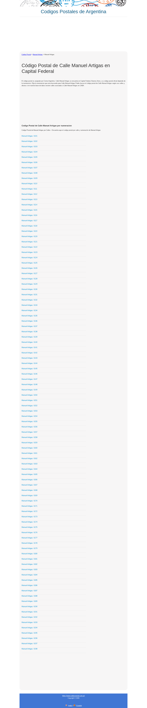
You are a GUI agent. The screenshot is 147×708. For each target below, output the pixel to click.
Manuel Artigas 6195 (29, 633)
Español (79, 706)
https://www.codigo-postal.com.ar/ (73, 696)
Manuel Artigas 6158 (29, 437)
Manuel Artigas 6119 (29, 231)
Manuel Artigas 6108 (29, 173)
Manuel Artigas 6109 (29, 178)
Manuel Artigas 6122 (29, 247)
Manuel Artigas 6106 (29, 162)
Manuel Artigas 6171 (29, 506)
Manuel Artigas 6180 (29, 554)
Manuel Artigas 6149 (29, 390)
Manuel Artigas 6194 (29, 628)
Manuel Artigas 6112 (29, 194)
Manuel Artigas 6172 (29, 511)
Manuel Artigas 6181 (29, 559)
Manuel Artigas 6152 (29, 406)
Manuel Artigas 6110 (29, 183)
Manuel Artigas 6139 (29, 337)
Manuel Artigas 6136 (29, 321)
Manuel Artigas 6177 (29, 538)
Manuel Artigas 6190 (29, 606)
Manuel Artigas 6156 (29, 427)
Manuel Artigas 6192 (29, 617)
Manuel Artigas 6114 (29, 205)
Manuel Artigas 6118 (29, 226)
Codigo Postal (26, 54)
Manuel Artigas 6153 (29, 411)
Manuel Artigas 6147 (29, 379)
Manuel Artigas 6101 (29, 136)
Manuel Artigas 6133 (29, 305)
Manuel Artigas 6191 (29, 612)
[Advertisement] (73, 34)
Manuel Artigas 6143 (29, 358)
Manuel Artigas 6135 (29, 316)
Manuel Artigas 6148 (29, 384)
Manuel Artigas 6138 (29, 332)
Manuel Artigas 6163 (29, 464)
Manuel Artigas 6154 (29, 416)
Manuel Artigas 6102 (29, 141)
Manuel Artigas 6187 (29, 591)
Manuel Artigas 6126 (29, 268)
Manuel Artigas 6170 (29, 501)
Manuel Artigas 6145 (29, 369)
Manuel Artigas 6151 (29, 400)
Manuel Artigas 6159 (29, 443)
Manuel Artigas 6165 (29, 474)
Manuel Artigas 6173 (29, 517)
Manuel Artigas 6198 (29, 649)
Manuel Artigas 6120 (29, 236)
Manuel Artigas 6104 (29, 152)
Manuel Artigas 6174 (29, 522)
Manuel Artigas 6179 (29, 548)
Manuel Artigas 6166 (29, 480)
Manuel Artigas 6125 (29, 263)
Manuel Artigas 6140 (29, 342)
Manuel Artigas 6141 (29, 347)
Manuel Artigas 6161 (29, 453)
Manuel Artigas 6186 (29, 585)
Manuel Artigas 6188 (29, 596)
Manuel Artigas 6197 (29, 643)
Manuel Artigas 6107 (29, 168)
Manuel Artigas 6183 (29, 569)
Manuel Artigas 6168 (29, 490)
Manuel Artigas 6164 (29, 469)
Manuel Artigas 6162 (29, 458)
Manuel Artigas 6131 (29, 294)
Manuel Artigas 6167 (29, 485)
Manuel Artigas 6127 (29, 273)
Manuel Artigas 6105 (29, 157)
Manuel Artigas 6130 (29, 289)
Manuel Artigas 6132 (29, 300)
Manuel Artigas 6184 (29, 575)
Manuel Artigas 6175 (29, 527)
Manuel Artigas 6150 (29, 395)
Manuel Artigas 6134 (29, 310)
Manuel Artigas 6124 (29, 257)
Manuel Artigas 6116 (29, 215)
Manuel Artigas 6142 (29, 353)
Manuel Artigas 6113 (29, 199)
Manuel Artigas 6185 (29, 580)
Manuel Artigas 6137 (29, 326)
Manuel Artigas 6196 (29, 638)
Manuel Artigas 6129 (29, 284)
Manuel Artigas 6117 (29, 220)
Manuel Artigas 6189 (29, 601)
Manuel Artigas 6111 (29, 189)
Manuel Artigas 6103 (29, 146)
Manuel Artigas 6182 (29, 564)
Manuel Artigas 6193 (29, 622)
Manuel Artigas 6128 (29, 279)
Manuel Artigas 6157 (29, 432)
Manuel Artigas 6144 (29, 363)
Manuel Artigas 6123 (29, 252)
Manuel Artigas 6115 (29, 210)
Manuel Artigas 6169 (29, 495)
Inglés (70, 706)
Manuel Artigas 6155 (29, 421)
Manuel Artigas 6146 (29, 374)
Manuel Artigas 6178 (29, 543)
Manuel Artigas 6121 (29, 242)
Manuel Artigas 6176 (29, 532)
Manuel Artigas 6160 (29, 448)
